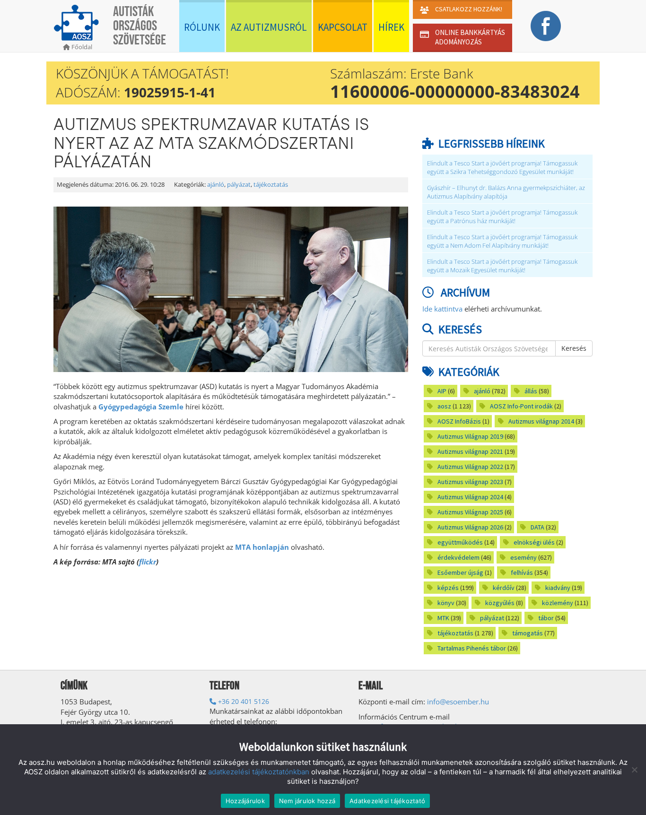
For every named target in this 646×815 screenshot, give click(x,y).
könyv (445, 602)
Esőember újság (460, 572)
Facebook (545, 26)
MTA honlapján (262, 547)
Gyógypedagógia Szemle (140, 406)
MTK (443, 618)
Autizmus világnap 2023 (470, 481)
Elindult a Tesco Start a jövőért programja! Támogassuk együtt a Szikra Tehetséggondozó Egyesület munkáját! (502, 167)
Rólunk (202, 27)
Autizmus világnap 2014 (541, 421)
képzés (448, 587)
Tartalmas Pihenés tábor (471, 648)
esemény (523, 557)
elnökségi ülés (534, 542)
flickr (147, 561)
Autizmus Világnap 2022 (470, 466)
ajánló (215, 185)
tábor (546, 618)
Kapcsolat (342, 27)
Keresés (573, 348)
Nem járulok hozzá (307, 801)
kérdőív (504, 587)
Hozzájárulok (245, 801)
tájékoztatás (270, 185)
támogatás (527, 633)
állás (530, 391)
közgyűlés (500, 602)
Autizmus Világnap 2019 (470, 436)
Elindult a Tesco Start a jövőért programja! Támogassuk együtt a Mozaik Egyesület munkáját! (502, 266)
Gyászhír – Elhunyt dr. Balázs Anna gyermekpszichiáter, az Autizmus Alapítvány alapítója (506, 192)
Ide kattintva (442, 308)
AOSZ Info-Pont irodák (521, 406)
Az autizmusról (269, 27)
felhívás (522, 572)
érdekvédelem (458, 557)
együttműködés (460, 542)
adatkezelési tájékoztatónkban (258, 771)
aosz (444, 406)
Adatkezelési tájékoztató (387, 801)
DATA (537, 527)
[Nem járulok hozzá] (634, 769)
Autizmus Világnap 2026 (470, 527)
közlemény (557, 602)
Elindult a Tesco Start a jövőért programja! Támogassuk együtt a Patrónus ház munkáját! (502, 216)
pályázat (239, 185)
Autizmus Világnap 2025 (470, 512)
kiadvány (557, 587)
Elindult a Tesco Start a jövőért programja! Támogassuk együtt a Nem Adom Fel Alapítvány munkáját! (502, 241)
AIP (441, 391)
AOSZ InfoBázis (459, 421)
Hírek (391, 27)
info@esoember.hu (458, 701)
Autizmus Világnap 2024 (470, 497)
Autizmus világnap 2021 (470, 451)
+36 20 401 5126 (242, 701)
